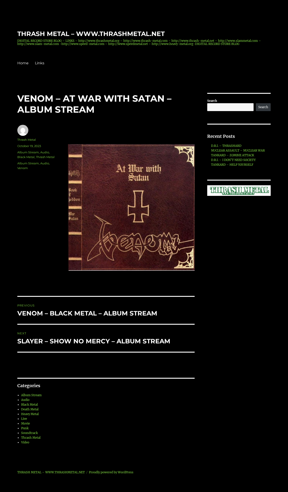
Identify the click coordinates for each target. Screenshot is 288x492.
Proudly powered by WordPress (111, 472)
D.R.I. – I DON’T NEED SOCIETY (233, 160)
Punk (25, 428)
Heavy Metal (30, 414)
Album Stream (28, 152)
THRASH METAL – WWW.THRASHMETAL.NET (91, 34)
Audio (44, 152)
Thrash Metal (26, 139)
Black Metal (26, 157)
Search (212, 101)
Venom (22, 168)
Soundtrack (29, 433)
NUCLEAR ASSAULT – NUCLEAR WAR (238, 150)
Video (25, 442)
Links (39, 63)
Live (24, 419)
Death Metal (29, 409)
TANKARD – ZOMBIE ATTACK (232, 155)
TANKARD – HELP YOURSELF (232, 165)
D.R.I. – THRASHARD (226, 146)
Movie (25, 423)
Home (23, 63)
